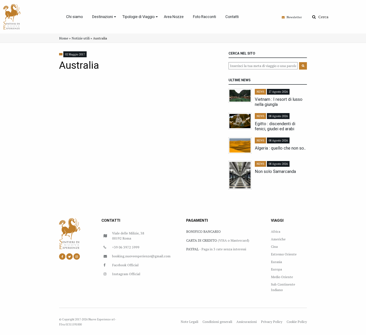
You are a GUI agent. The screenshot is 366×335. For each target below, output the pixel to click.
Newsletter (293, 17)
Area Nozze (174, 16)
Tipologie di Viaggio (138, 16)
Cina (274, 246)
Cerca (322, 17)
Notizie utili (81, 38)
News (260, 92)
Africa (275, 231)
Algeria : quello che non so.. (280, 148)
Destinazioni (102, 16)
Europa (276, 269)
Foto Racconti (204, 16)
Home (63, 38)
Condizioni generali (217, 321)
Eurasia (276, 261)
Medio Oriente (282, 277)
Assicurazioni (246, 321)
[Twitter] (69, 256)
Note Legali (189, 321)
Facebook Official (125, 265)
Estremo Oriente (284, 254)
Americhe (278, 239)
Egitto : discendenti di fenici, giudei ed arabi (275, 126)
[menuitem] (74, 17)
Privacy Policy (271, 321)
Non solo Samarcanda (275, 171)
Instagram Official (126, 274)
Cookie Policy (297, 321)
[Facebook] (62, 256)
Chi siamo (74, 16)
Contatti (232, 16)
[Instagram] (76, 256)
